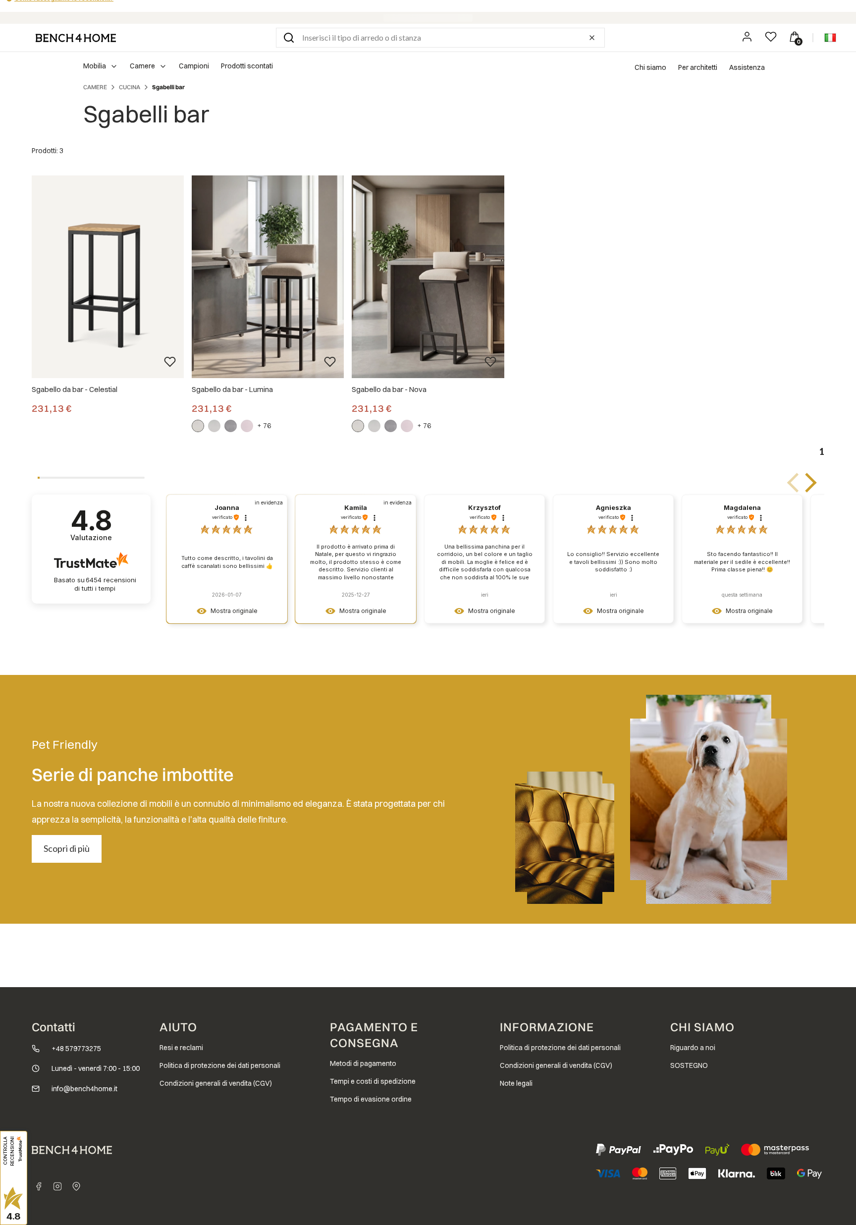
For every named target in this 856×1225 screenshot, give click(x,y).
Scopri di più (67, 848)
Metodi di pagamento (363, 1063)
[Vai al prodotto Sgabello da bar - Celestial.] (108, 277)
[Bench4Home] (76, 1186)
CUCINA (129, 87)
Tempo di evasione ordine (371, 1099)
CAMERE (95, 87)
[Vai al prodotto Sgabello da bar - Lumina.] (268, 277)
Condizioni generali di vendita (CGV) (216, 1083)
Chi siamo (650, 67)
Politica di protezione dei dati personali (220, 1065)
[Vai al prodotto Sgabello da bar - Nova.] (428, 277)
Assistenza (747, 67)
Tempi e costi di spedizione (373, 1081)
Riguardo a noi (692, 1047)
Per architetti (697, 67)
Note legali (516, 1083)
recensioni (105, 584)
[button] (288, 38)
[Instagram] (57, 1186)
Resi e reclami (181, 1047)
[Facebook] (39, 1186)
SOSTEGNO (689, 1065)
